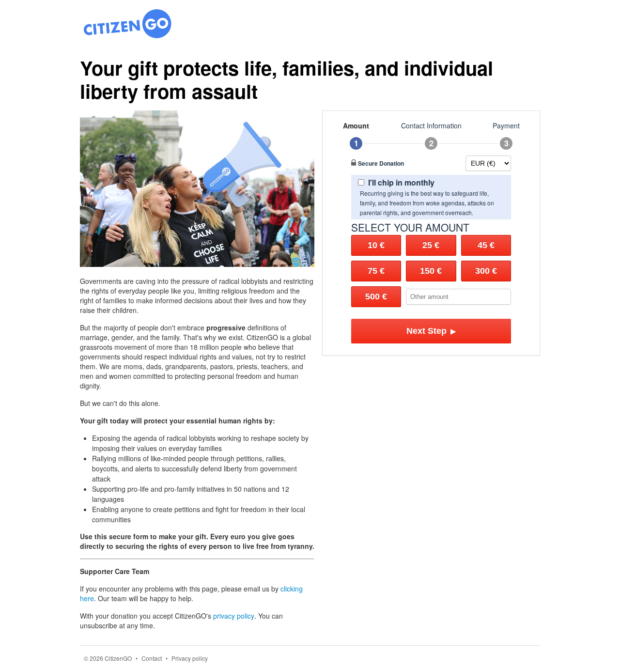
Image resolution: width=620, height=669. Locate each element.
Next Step (431, 331)
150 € (431, 271)
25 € (430, 245)
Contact (151, 658)
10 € (376, 245)
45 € (486, 245)
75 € (376, 271)
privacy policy (233, 616)
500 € (376, 296)
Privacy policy (189, 658)
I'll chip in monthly (401, 182)
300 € (486, 271)
